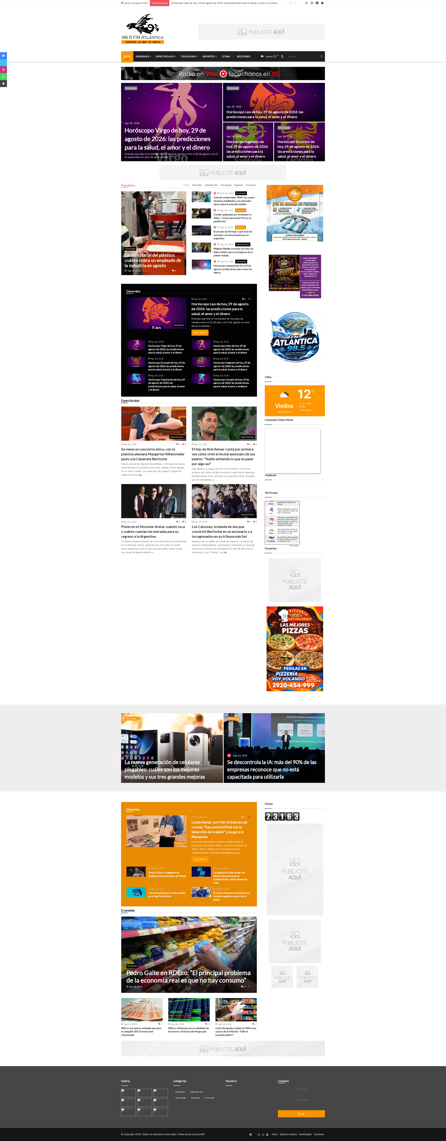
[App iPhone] (3, 83)
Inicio (127, 56)
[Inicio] (143, 28)
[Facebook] (3, 55)
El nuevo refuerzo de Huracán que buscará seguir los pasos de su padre (231, 896)
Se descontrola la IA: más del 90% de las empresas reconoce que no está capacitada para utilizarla (272, 769)
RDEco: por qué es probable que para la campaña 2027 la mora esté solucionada (141, 1031)
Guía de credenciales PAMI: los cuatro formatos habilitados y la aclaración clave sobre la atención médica (234, 201)
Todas (186, 185)
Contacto (283, 1080)
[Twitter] (3, 62)
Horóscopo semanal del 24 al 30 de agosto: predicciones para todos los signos (233, 269)
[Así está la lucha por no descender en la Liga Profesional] (136, 892)
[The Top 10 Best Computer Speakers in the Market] (201, 196)
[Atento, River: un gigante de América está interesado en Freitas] (136, 872)
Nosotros (231, 1080)
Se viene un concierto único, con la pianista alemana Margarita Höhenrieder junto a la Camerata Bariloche (153, 454)
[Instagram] (3, 69)
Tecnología (188, 56)
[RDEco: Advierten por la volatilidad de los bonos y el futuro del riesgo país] (189, 1009)
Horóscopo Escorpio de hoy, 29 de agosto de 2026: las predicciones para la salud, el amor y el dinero (226, 3)
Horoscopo (294, 545)
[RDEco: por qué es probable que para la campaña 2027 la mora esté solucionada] (142, 1009)
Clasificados (305, 1134)
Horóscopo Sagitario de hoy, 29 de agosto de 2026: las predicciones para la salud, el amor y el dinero (231, 366)
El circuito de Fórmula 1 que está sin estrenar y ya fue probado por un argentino (233, 235)
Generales (142, 56)
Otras (226, 56)
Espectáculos (165, 56)
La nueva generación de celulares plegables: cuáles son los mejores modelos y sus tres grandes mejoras (165, 769)
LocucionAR (198, 1134)
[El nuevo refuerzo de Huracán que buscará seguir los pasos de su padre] (201, 892)
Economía (251, 185)
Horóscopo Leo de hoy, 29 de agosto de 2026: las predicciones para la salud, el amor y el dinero (220, 309)
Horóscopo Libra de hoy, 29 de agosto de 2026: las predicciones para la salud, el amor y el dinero (231, 349)
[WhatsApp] (3, 76)
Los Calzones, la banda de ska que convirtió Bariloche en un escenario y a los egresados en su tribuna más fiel (222, 531)
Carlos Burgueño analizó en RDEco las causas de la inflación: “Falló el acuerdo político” (235, 1031)
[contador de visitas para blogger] (282, 820)
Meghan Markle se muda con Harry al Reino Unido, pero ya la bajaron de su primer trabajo (233, 252)
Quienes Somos (288, 1134)
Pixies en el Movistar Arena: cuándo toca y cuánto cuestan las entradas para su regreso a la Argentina (153, 531)
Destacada (131, 88)
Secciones (243, 56)
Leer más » (200, 332)
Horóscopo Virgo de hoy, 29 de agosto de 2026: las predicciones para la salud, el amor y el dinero (168, 138)
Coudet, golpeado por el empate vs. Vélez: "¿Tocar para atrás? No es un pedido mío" (233, 218)
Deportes (208, 56)
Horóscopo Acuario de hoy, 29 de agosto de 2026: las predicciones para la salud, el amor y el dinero (231, 383)
